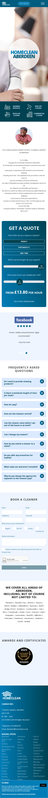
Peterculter (8, 618)
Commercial (40, 531)
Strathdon (38, 618)
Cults (41, 609)
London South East (22, 763)
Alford (6, 606)
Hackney (20, 739)
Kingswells (9, 615)
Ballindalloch (23, 606)
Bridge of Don (10, 609)
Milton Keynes (22, 777)
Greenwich (21, 737)
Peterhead (18, 618)
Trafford (36, 753)
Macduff (29, 615)
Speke (35, 742)
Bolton (4, 754)
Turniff (20, 621)
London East (22, 756)
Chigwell (5, 760)
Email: (28, 508)
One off (19, 529)
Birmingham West (6, 750)
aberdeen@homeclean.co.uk (17, 729)
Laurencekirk (19, 615)
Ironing (30, 529)
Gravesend (6, 779)
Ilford (19, 751)
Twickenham (38, 756)
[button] (12, 334)
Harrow (20, 745)
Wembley (36, 762)
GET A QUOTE (24, 3)
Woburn (36, 773)
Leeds (19, 753)
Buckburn (20, 609)
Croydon (5, 765)
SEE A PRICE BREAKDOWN (24, 301)
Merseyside (21, 774)
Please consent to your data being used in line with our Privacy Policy (22, 550)
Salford (36, 737)
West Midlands (38, 768)
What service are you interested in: (13, 524)
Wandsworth (38, 759)
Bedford (5, 744)
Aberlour (30, 603)
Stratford (36, 748)
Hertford (20, 748)
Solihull (35, 739)
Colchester (6, 762)
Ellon (4, 612)
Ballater (14, 606)
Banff (41, 606)
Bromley (5, 757)
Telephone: (5, 516)
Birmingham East (8, 747)
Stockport (36, 745)
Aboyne (39, 603)
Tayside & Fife (38, 751)
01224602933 (16, 726)
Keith (42, 612)
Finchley (5, 777)
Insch (28, 612)
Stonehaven (28, 618)
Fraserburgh (13, 612)
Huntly (22, 612)
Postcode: (29, 516)
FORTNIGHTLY (24, 247)
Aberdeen (9, 603)
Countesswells (31, 609)
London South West (22, 767)
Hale (19, 742)
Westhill (27, 621)
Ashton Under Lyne (7, 740)
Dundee (4, 774)
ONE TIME (24, 253)
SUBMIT (24, 568)
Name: (4, 508)
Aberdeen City (20, 603)
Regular (7, 529)
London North (22, 759)
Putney (20, 779)
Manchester (21, 771)
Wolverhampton (39, 776)
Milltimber (38, 615)
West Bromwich (39, 765)
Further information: (8, 536)
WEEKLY (24, 241)
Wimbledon (37, 770)
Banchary (33, 606)
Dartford (5, 768)
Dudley (4, 771)
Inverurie (35, 612)
